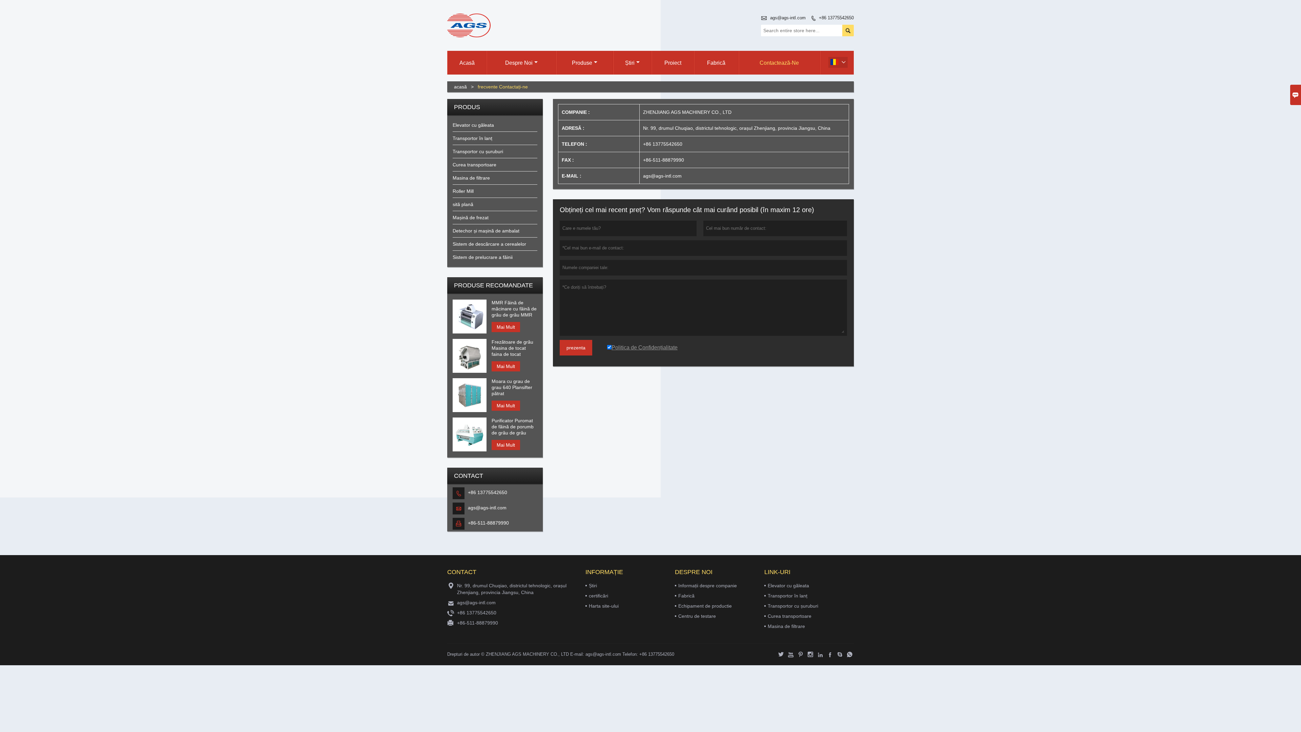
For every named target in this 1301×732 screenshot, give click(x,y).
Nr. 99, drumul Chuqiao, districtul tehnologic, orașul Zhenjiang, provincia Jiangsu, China (511, 589)
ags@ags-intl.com (788, 17)
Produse (582, 63)
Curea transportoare (474, 164)
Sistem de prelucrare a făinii (483, 257)
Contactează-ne (779, 63)
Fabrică (716, 63)
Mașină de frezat (471, 217)
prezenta (575, 347)
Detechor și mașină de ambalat (486, 230)
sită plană (463, 204)
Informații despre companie (707, 585)
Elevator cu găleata (473, 125)
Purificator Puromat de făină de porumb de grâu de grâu (513, 426)
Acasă (467, 63)
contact (461, 572)
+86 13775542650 (836, 17)
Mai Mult (506, 327)
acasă (460, 86)
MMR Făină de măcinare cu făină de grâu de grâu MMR (514, 309)
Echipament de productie (705, 606)
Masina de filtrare (471, 178)
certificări (598, 595)
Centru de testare (697, 616)
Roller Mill (463, 191)
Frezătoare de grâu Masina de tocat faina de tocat (512, 348)
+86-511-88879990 (488, 523)
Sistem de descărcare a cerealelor (489, 244)
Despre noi (519, 63)
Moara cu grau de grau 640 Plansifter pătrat (512, 387)
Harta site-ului (604, 606)
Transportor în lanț (472, 138)
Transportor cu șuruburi (478, 151)
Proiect (672, 63)
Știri (630, 63)
